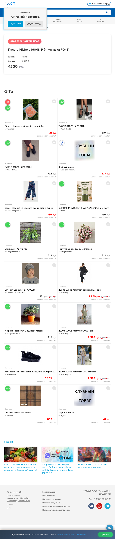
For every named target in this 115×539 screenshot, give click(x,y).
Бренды (10, 504)
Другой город (34, 23)
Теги (8, 508)
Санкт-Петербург (22, 498)
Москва (10, 498)
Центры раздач (13, 495)
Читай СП (8, 442)
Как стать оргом (49, 492)
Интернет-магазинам (51, 499)
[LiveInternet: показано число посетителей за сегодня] (13, 518)
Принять (105, 534)
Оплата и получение (51, 503)
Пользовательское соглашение (56, 510)
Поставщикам (48, 495)
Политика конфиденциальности (56, 506)
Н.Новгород (12, 501)
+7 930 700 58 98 (101, 499)
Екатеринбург (24, 501)
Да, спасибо (15, 23)
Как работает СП (14, 492)
